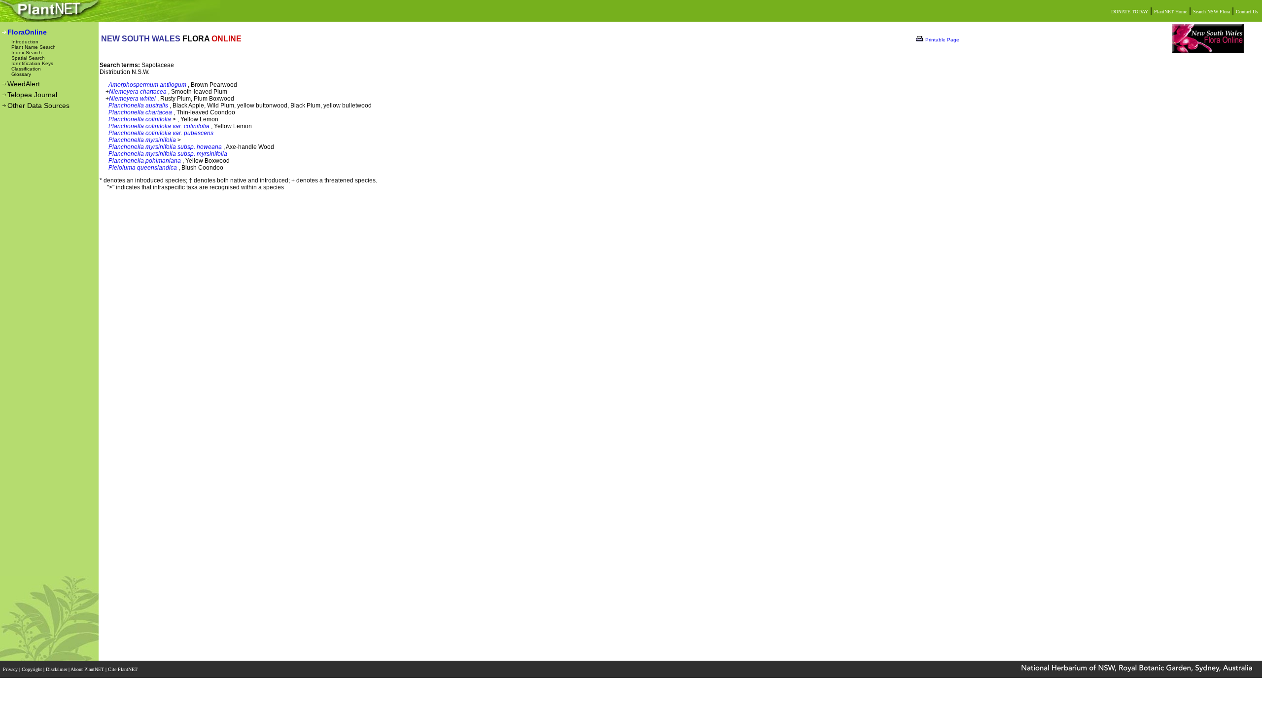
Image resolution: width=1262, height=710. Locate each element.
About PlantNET (87, 669)
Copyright (32, 669)
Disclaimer (57, 669)
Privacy (11, 669)
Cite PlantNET (123, 669)
